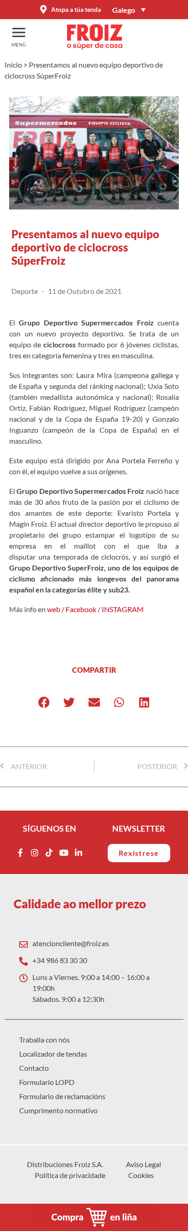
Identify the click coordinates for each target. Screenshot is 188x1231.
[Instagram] (35, 853)
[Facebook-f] (20, 853)
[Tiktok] (49, 853)
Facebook (81, 609)
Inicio (13, 64)
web (53, 609)
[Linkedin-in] (78, 853)
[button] (44, 702)
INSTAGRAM (123, 609)
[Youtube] (64, 853)
